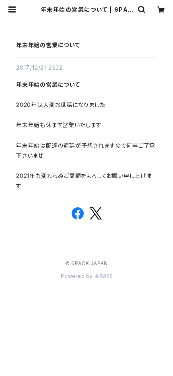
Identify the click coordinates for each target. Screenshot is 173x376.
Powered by (78, 276)
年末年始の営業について (48, 45)
